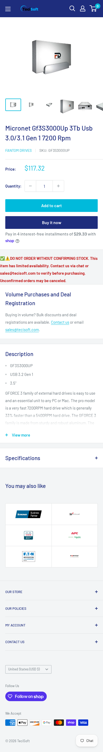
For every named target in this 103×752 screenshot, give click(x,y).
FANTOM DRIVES (18, 150)
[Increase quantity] (58, 186)
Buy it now (51, 222)
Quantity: (13, 186)
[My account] (82, 8)
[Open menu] (8, 9)
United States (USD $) (24, 669)
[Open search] (72, 8)
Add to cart (51, 205)
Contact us (60, 322)
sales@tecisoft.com (22, 329)
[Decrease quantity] (30, 186)
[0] (93, 8)
